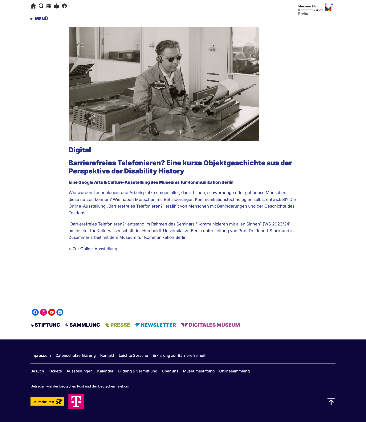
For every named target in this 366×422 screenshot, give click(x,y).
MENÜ (41, 18)
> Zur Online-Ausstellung (93, 248)
